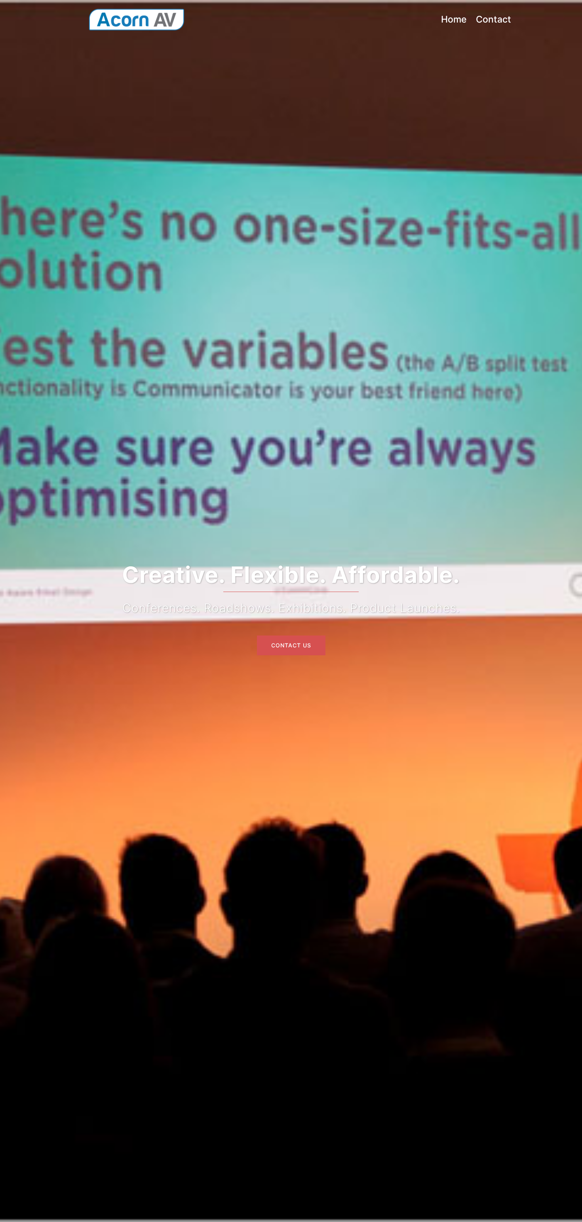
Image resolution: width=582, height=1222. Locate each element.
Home (454, 19)
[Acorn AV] (136, 19)
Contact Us (291, 645)
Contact (493, 19)
